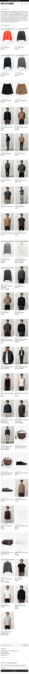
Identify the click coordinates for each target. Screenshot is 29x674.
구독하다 (25, 645)
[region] (7, 36)
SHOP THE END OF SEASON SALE (14, 0)
